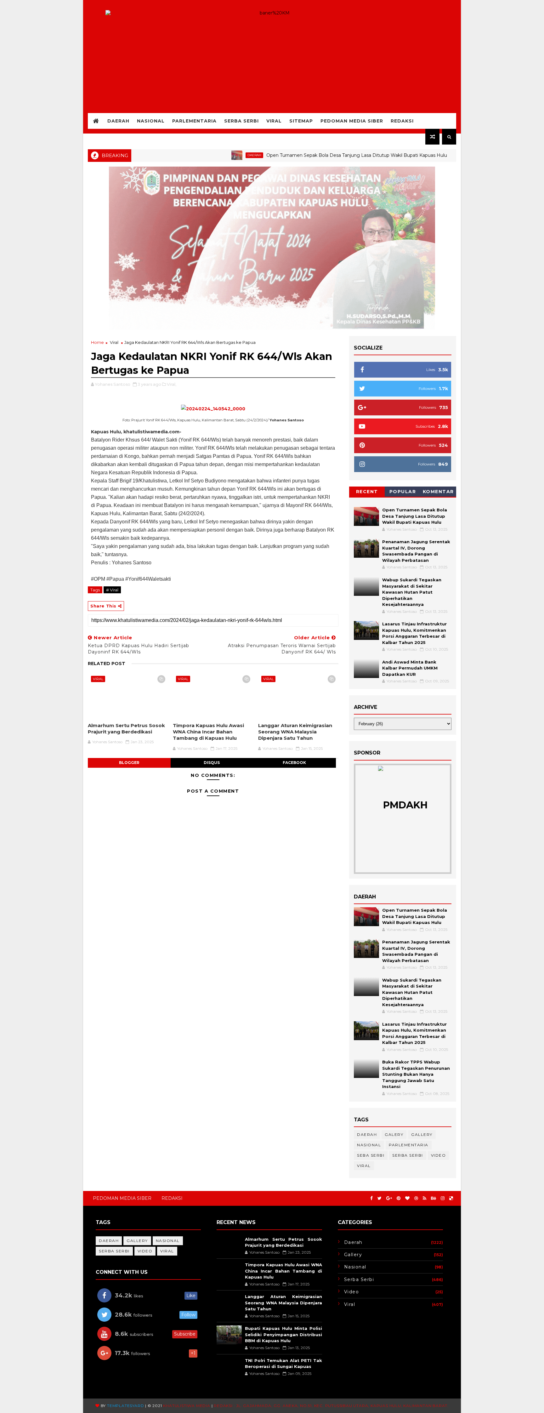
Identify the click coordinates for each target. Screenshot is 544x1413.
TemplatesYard (125, 1405)
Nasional (151, 121)
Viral (274, 121)
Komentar (438, 491)
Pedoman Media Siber (351, 121)
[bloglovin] (407, 1198)
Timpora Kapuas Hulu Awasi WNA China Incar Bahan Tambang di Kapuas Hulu (208, 731)
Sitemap (301, 121)
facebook (294, 762)
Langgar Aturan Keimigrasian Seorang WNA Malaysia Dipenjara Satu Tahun (295, 731)
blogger (129, 762)
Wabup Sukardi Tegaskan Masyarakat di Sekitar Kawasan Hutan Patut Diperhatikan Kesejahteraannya (411, 592)
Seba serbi (370, 1155)
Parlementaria (194, 121)
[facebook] (371, 1198)
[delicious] (451, 1198)
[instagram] (442, 1198)
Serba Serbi (241, 121)
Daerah (118, 121)
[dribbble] (416, 1198)
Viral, (171, 384)
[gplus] (389, 1198)
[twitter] (379, 1198)
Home (97, 342)
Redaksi (402, 121)
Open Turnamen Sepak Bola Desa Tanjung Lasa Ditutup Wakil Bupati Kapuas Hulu (325, 155)
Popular (402, 491)
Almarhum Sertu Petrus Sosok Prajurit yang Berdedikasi (126, 728)
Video (438, 1155)
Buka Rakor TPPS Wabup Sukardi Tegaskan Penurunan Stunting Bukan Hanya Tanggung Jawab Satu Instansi (416, 1074)
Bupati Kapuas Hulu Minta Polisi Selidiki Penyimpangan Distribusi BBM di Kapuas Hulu (283, 1334)
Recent (367, 491)
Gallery (422, 1134)
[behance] (433, 1198)
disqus (212, 762)
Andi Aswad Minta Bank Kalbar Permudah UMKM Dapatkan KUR (410, 668)
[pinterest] (398, 1198)
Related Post (106, 663)
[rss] (424, 1198)
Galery (394, 1134)
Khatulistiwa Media (186, 1405)
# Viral (112, 589)
